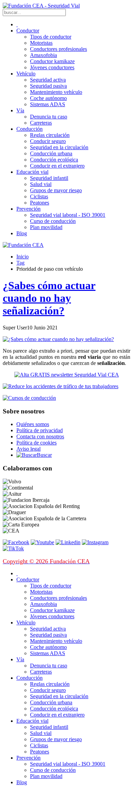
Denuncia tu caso (48, 116)
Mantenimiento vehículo (56, 92)
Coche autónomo (48, 98)
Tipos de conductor (50, 37)
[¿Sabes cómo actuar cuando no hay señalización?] (58, 339)
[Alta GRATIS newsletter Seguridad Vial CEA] (66, 375)
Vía (20, 110)
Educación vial (32, 172)
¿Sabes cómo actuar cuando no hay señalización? (49, 298)
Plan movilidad (46, 227)
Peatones (39, 203)
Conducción (29, 129)
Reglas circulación (50, 135)
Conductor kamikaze (52, 61)
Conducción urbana (51, 153)
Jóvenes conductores (52, 67)
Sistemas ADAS (47, 104)
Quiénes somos (32, 424)
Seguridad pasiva (48, 86)
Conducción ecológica (54, 160)
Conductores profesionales (58, 49)
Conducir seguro (48, 141)
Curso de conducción (53, 221)
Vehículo (25, 73)
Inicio (22, 256)
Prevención (28, 209)
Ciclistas (39, 196)
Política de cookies (36, 443)
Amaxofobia (43, 55)
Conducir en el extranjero (57, 166)
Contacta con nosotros (40, 436)
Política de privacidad (39, 430)
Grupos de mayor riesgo (56, 190)
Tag (20, 263)
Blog (21, 233)
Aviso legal (28, 449)
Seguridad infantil (49, 178)
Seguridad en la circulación (59, 147)
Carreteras (41, 123)
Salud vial (40, 184)
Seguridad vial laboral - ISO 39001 (67, 215)
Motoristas (41, 43)
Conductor (27, 30)
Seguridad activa (48, 80)
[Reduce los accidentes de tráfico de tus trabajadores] (66, 386)
